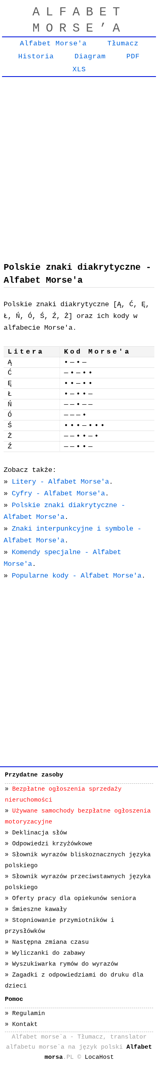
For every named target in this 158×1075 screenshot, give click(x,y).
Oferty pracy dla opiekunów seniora (74, 898)
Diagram (90, 56)
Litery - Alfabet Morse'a (60, 482)
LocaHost (99, 1057)
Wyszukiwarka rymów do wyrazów (65, 964)
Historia (36, 56)
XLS (79, 69)
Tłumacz (123, 43)
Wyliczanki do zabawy (48, 953)
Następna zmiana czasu (50, 942)
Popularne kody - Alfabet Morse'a (76, 576)
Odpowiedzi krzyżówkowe (52, 843)
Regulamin (28, 1013)
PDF (133, 56)
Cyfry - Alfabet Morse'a (58, 493)
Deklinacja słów (39, 833)
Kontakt (25, 1024)
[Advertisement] (79, 164)
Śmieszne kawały (39, 909)
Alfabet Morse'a (53, 43)
